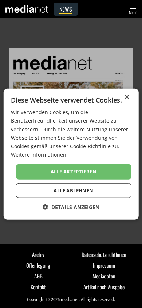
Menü (133, 8)
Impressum (104, 265)
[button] (71, 206)
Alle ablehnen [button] (73, 190)
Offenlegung (38, 265)
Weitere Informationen (38, 154)
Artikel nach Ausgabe (104, 287)
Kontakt (38, 287)
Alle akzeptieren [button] (73, 171)
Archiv (38, 254)
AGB (38, 276)
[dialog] (71, 154)
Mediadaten (103, 276)
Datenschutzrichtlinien (104, 254)
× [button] (126, 97)
